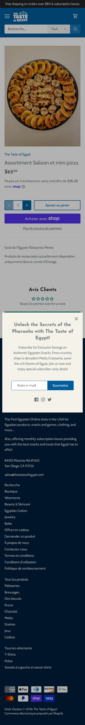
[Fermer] (76, 319)
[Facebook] (36, 399)
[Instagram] (43, 399)
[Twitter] (49, 399)
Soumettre (60, 385)
